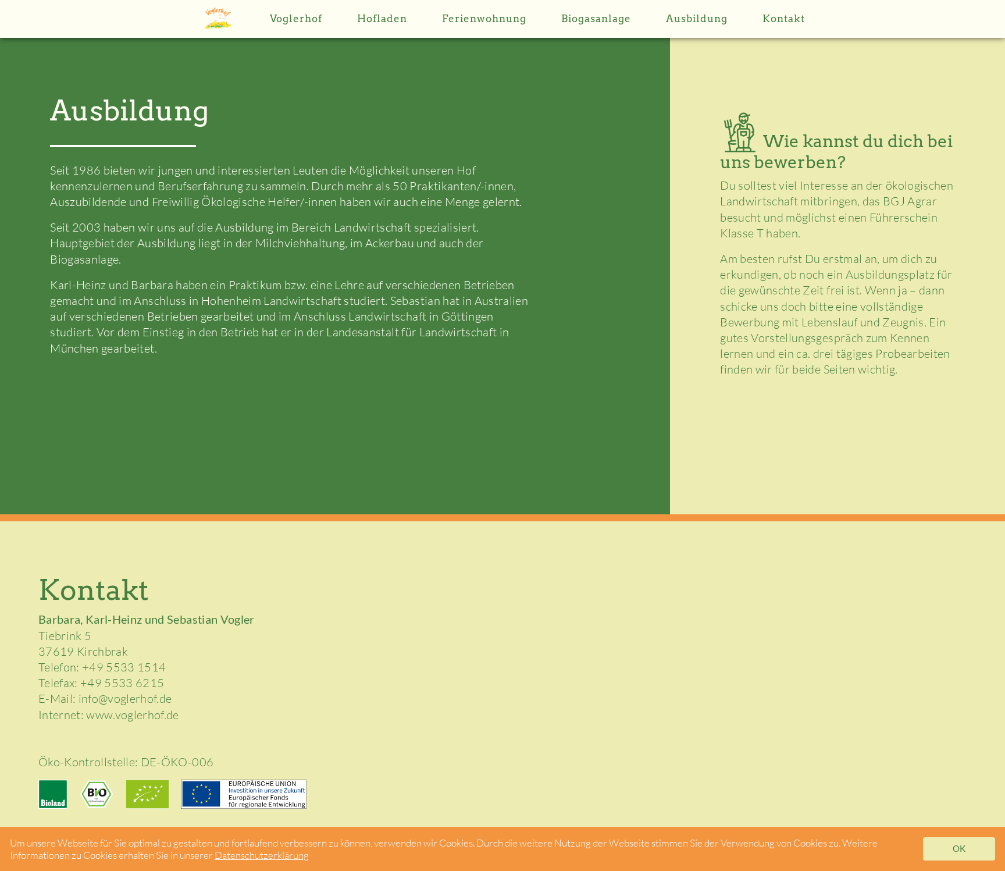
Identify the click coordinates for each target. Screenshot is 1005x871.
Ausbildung (697, 18)
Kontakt (783, 18)
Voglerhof (296, 18)
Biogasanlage (596, 18)
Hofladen (382, 18)
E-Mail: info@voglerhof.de (105, 698)
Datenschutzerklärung (262, 855)
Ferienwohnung (484, 18)
